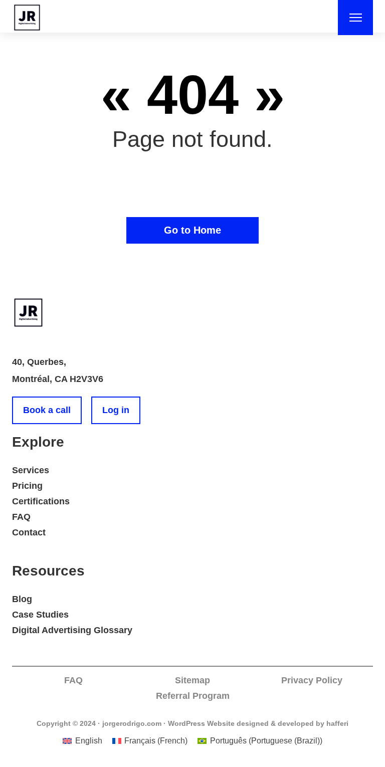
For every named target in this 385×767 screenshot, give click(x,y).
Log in (115, 410)
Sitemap (192, 680)
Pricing (27, 486)
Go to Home (192, 230)
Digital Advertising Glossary (72, 630)
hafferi (337, 723)
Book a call (47, 410)
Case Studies (40, 615)
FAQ (21, 517)
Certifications (41, 501)
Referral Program (193, 696)
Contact (29, 532)
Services (30, 470)
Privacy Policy (311, 680)
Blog (22, 599)
